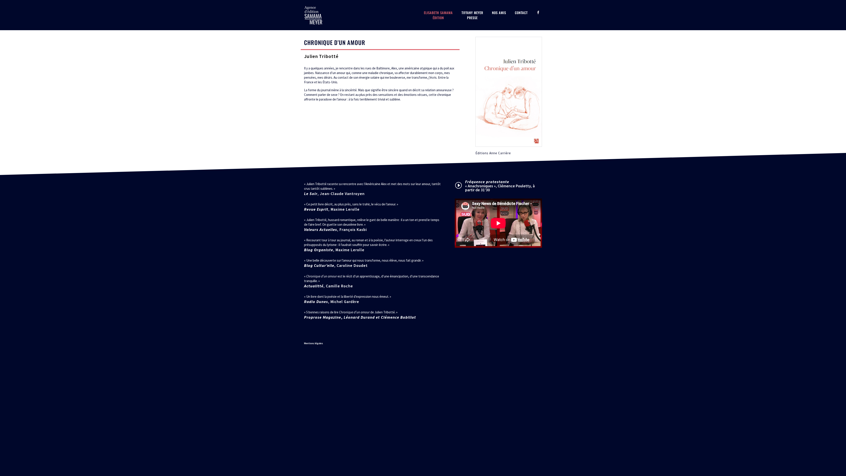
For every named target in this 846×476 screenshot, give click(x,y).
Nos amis (499, 12)
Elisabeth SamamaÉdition (438, 15)
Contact (521, 12)
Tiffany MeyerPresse (472, 15)
